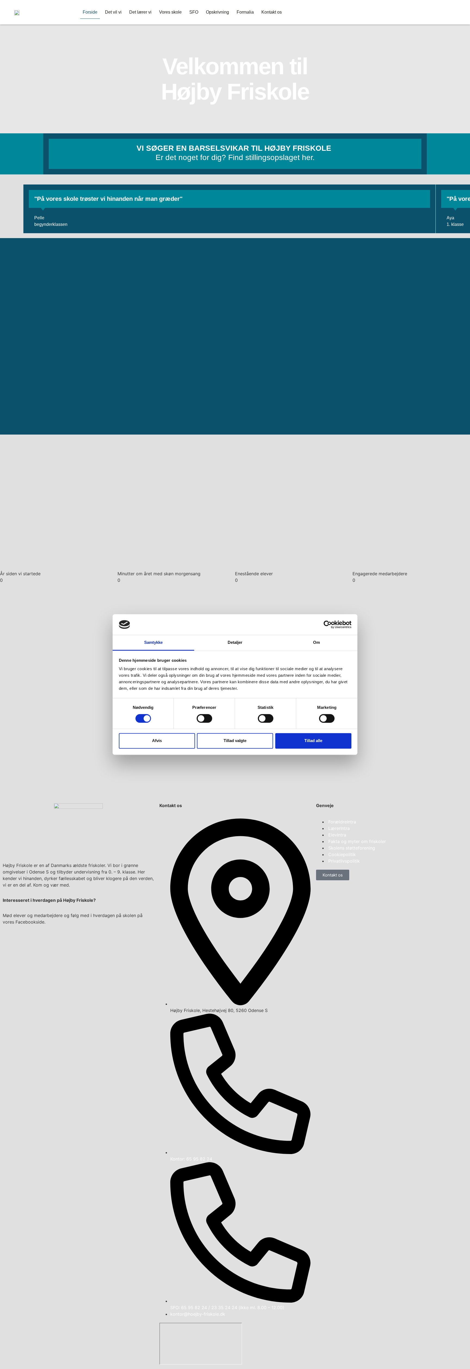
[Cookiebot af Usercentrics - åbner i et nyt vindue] (327, 624)
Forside (90, 12)
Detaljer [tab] (235, 642)
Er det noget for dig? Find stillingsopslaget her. (235, 157)
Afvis (157, 740)
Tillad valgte (235, 740)
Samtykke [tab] (153, 642)
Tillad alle (313, 740)
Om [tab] (316, 642)
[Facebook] (9, 942)
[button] (25, 203)
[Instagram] (24, 942)
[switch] (204, 718)
